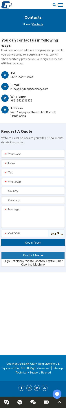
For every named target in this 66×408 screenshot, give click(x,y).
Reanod (46, 372)
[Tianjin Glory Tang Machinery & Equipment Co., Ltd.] (6, 4)
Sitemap (58, 368)
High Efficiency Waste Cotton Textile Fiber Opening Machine (33, 262)
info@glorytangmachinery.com (29, 88)
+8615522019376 (21, 100)
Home (26, 24)
